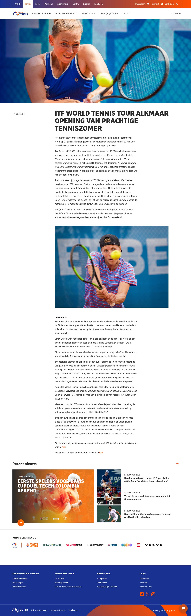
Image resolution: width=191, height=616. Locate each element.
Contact (155, 4)
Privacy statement (39, 610)
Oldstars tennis (19, 587)
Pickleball (48, 4)
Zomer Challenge (19, 579)
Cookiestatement (57, 610)
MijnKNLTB (169, 4)
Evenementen (88, 13)
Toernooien (102, 583)
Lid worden (59, 579)
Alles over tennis (40, 13)
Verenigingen (62, 4)
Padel (37, 4)
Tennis (28, 4)
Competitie (102, 579)
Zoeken (175, 13)
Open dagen (17, 583)
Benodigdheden (61, 583)
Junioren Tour (146, 587)
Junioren (143, 583)
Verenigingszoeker (109, 13)
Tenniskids (144, 579)
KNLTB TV (98, 4)
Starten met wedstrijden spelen (68, 587)
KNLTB (18, 4)
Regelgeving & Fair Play (107, 587)
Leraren (86, 4)
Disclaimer (73, 610)
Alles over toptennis (65, 13)
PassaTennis (140, 4)
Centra (76, 4)
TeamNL (126, 13)
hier (63, 447)
